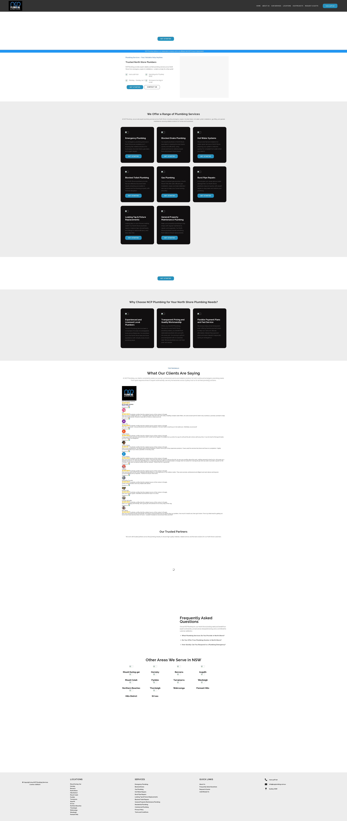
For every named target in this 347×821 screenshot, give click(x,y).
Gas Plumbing (139, 789)
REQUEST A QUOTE (311, 6)
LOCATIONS (287, 6)
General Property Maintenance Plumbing (147, 802)
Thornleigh (155, 688)
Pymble (155, 680)
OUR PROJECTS (298, 6)
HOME (258, 6)
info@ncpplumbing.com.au (277, 784)
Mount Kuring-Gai (75, 784)
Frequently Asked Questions (208, 787)
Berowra (179, 672)
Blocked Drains (139, 787)
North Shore (74, 790)
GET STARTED (165, 39)
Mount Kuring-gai (131, 672)
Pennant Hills (202, 688)
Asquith (202, 672)
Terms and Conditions (141, 812)
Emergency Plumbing (141, 784)
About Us (202, 784)
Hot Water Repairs (140, 792)
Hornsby (155, 672)
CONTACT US (183, 38)
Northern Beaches (131, 688)
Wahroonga (179, 688)
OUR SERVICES (276, 6)
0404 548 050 (330, 6)
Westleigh (203, 680)
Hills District (131, 696)
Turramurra (178, 680)
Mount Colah (131, 680)
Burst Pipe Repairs (140, 794)
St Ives (155, 696)
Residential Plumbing (141, 804)
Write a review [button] (126, 405)
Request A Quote (204, 789)
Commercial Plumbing (142, 807)
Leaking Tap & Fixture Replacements (146, 797)
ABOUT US (265, 6)
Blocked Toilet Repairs (142, 799)
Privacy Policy (139, 809)
